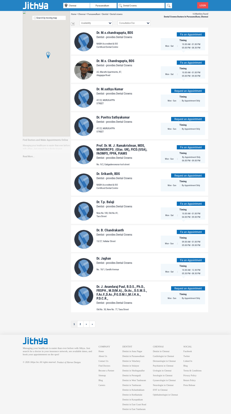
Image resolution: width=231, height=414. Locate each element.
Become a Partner (106, 370)
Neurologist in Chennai (163, 385)
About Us (103, 356)
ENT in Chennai (160, 390)
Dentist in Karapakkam (132, 399)
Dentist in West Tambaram (134, 380)
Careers (102, 385)
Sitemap (102, 375)
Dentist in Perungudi (131, 375)
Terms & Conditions (192, 370)
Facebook (187, 351)
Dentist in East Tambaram (134, 409)
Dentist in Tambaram (131, 385)
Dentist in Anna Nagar (132, 351)
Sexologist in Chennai (162, 375)
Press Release (189, 385)
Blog (101, 380)
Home (101, 351)
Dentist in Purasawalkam (133, 356)
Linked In (187, 361)
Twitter (186, 356)
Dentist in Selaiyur (130, 366)
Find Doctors (104, 366)
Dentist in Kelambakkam (133, 390)
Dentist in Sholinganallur (133, 370)
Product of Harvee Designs (69, 362)
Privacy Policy (189, 375)
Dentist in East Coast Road (134, 404)
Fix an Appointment (191, 34)
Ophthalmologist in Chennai (165, 395)
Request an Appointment (188, 90)
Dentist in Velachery (131, 361)
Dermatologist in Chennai (164, 361)
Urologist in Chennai (162, 370)
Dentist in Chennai (161, 351)
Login (203, 5)
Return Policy (189, 380)
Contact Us (103, 361)
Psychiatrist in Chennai (163, 366)
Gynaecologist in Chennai (164, 380)
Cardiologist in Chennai (163, 356)
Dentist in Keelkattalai (132, 395)
